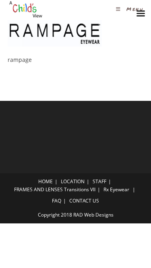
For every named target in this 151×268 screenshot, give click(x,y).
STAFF (99, 181)
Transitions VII (79, 189)
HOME (45, 181)
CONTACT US (84, 200)
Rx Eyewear (116, 189)
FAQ (56, 200)
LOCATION (73, 181)
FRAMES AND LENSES (38, 189)
